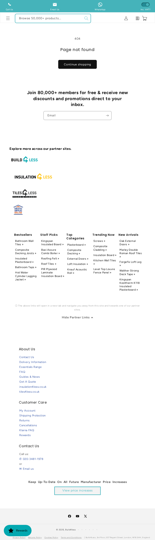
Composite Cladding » (100, 248)
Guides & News (29, 376)
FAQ (22, 372)
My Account (27, 410)
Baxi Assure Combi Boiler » (50, 251)
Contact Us (26, 357)
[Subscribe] (107, 115)
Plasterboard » (76, 244)
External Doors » (78, 258)
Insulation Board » (105, 255)
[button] (8, 18)
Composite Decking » (74, 251)
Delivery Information (32, 362)
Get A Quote (27, 381)
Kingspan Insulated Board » (52, 242)
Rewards (25, 435)
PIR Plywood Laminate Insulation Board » (52, 273)
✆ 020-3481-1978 (31, 459)
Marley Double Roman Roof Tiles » (130, 253)
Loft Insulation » (77, 264)
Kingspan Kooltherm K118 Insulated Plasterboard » (129, 285)
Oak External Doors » (127, 242)
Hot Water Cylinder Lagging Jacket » (26, 276)
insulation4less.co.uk (32, 386)
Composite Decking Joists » (25, 251)
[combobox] (53, 18)
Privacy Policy (19, 537)
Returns (24, 420)
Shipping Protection (32, 415)
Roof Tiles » (48, 263)
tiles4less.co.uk (29, 391)
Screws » (99, 241)
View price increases (77, 490)
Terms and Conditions (71, 537)
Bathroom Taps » (26, 267)
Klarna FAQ (26, 430)
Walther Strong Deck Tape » (129, 272)
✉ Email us (26, 468)
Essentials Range (30, 367)
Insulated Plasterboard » (24, 260)
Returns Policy (35, 537)
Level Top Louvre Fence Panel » (104, 271)
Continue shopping (77, 64)
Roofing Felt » (50, 258)
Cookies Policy (51, 537)
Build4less (70, 529)
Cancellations (28, 425)
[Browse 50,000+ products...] (86, 18)
